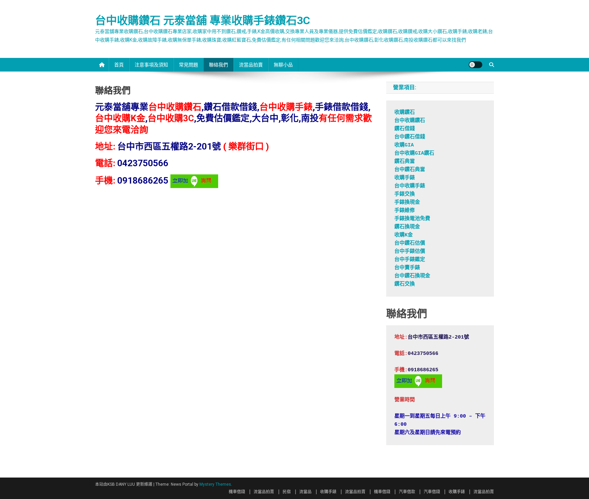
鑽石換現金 (407, 227)
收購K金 (403, 235)
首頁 (119, 64)
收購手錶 (404, 178)
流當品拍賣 (251, 64)
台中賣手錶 (407, 268)
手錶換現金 (407, 202)
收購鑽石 (404, 112)
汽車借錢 (432, 491)
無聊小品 (283, 64)
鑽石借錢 (404, 129)
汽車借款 (407, 491)
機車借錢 (237, 491)
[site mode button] (475, 64)
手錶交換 (404, 194)
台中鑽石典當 (409, 170)
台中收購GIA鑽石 (414, 153)
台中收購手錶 (409, 186)
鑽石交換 (404, 284)
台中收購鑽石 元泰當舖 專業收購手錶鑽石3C (202, 20)
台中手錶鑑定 (409, 260)
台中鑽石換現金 (412, 276)
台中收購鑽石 (409, 121)
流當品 (305, 491)
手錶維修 (404, 211)
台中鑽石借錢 (409, 137)
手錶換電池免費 (412, 219)
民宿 (287, 491)
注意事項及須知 (151, 64)
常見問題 (188, 64)
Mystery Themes (215, 484)
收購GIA (404, 145)
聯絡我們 (218, 64)
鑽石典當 (404, 162)
